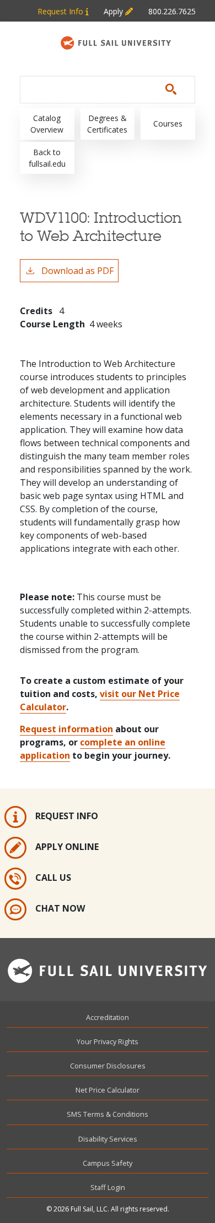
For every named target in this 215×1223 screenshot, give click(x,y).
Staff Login (107, 1187)
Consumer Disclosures (108, 1066)
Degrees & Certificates (107, 124)
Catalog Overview (46, 124)
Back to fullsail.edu (47, 158)
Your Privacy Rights (107, 1041)
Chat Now (60, 908)
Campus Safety (107, 1163)
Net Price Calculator (107, 1090)
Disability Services (107, 1139)
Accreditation (107, 1017)
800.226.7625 (172, 11)
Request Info (61, 11)
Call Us (53, 877)
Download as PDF (77, 271)
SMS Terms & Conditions (107, 1114)
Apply (114, 11)
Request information (66, 729)
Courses (167, 123)
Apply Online (67, 847)
